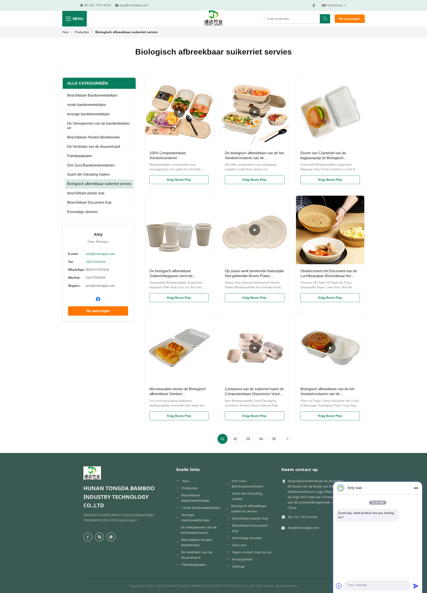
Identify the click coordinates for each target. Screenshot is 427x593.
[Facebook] (314, 5)
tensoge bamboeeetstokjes (88, 114)
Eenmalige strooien (82, 212)
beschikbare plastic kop (85, 193)
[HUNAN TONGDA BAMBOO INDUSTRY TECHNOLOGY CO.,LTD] (213, 18)
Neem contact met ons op (252, 552)
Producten (82, 32)
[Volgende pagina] (287, 439)
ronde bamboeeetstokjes (86, 105)
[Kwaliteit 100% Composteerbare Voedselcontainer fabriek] (179, 112)
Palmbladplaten (79, 156)
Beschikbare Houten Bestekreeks (93, 137)
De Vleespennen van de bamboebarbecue (98, 126)
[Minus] (416, 488)
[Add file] (339, 586)
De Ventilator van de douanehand (93, 146)
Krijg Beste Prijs (179, 179)
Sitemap (238, 566)
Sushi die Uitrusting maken (88, 174)
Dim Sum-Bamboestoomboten (91, 165)
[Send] (415, 586)
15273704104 (95, 262)
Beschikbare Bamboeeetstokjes (92, 95)
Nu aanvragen (349, 18)
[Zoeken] (325, 18)
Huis (65, 32)
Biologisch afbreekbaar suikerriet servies (99, 184)
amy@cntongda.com (100, 254)
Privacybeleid (242, 559)
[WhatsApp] (111, 536)
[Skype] (99, 536)
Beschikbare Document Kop (89, 202)
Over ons (239, 545)
